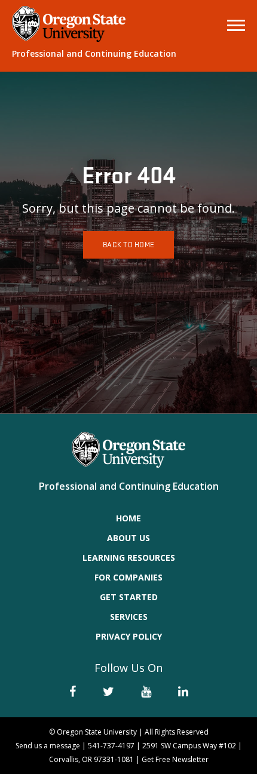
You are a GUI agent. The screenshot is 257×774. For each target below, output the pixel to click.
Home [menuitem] (128, 518)
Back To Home (128, 244)
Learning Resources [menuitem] (128, 557)
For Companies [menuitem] (128, 577)
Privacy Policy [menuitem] (129, 636)
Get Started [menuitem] (129, 597)
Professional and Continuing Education (94, 53)
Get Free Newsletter (175, 759)
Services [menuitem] (129, 616)
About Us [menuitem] (128, 537)
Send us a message (48, 746)
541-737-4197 (111, 746)
